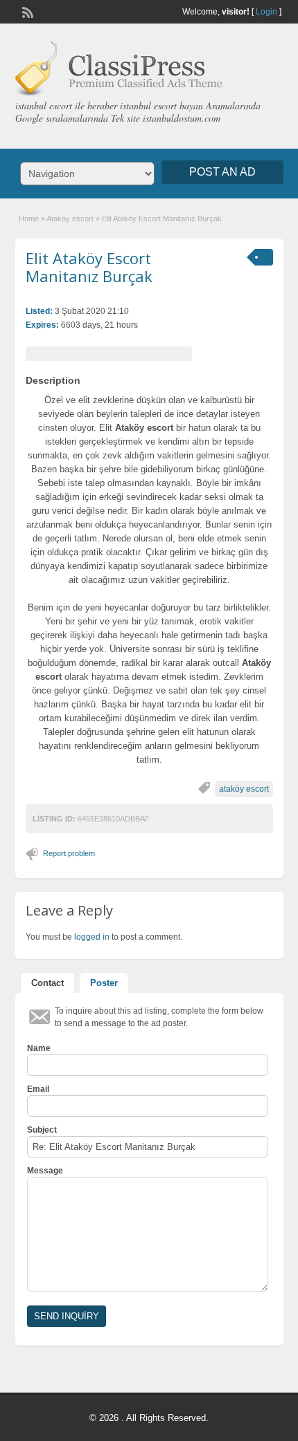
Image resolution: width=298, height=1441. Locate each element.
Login (266, 12)
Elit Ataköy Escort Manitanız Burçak (89, 267)
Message (45, 1170)
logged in (91, 937)
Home (29, 218)
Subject (42, 1130)
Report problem (69, 853)
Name (39, 1048)
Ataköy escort (70, 218)
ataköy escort (244, 789)
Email (38, 1089)
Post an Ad (222, 172)
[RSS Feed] (26, 11)
